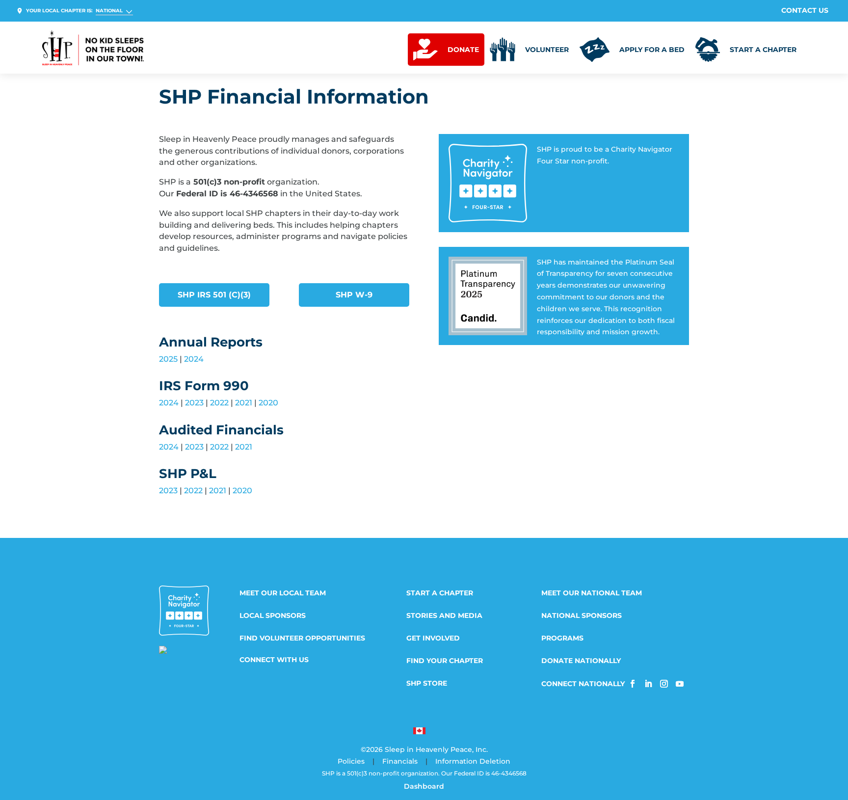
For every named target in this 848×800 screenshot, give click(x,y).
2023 (194, 402)
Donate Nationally (581, 661)
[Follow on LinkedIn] (648, 684)
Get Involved (433, 638)
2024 (194, 359)
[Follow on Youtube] (680, 684)
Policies (351, 761)
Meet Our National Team (591, 593)
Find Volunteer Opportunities (302, 638)
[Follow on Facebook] (632, 684)
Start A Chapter (439, 593)
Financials (400, 761)
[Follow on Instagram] (664, 684)
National (109, 10)
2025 (168, 359)
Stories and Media (444, 616)
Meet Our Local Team (282, 593)
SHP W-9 (354, 294)
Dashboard (424, 786)
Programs (562, 638)
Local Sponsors (272, 616)
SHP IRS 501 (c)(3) (214, 294)
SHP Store (426, 684)
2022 (219, 402)
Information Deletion (472, 761)
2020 (268, 402)
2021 (243, 402)
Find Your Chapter (444, 661)
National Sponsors (581, 616)
